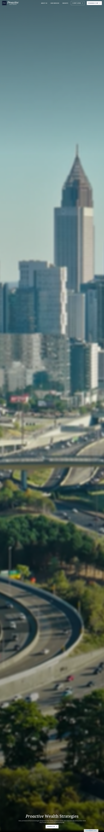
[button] (44, 3)
